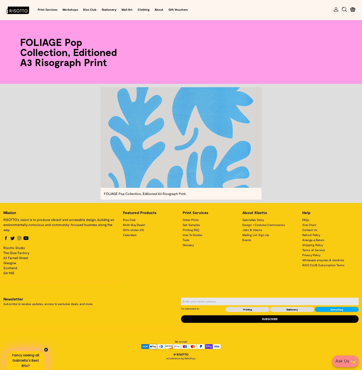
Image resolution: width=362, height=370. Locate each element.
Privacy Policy (311, 255)
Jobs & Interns (252, 230)
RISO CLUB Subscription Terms (323, 265)
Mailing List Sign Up (255, 235)
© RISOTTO (181, 354)
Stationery (109, 9)
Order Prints (191, 220)
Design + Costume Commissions (263, 225)
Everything (337, 309)
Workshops (70, 9)
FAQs (305, 220)
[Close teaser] (46, 350)
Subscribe (270, 319)
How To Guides (192, 235)
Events (246, 240)
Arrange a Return (313, 240)
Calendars (130, 235)
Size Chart (309, 225)
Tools (186, 240)
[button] (25, 360)
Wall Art (127, 9)
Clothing (144, 9)
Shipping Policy (312, 245)
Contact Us (309, 230)
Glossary (188, 245)
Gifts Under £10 (133, 230)
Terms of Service (313, 250)
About (159, 9)
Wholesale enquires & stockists (323, 260)
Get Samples (191, 225)
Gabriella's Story (253, 220)
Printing (247, 309)
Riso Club (90, 9)
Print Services (47, 9)
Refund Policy (311, 235)
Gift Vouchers (178, 9)
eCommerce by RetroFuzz (181, 358)
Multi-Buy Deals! (134, 225)
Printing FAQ (191, 230)
